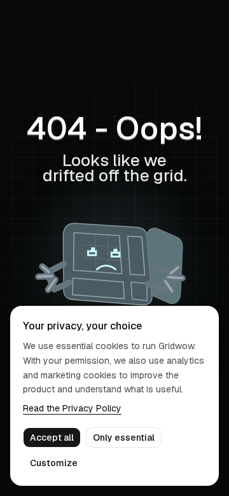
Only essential (124, 437)
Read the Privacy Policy (72, 408)
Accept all (52, 437)
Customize (54, 463)
